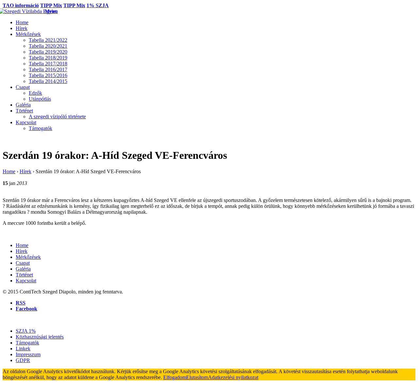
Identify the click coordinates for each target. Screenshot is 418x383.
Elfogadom (174, 377)
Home (9, 171)
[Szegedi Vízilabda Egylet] (24, 11)
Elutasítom (197, 377)
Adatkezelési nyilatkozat (233, 377)
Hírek (25, 171)
